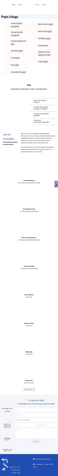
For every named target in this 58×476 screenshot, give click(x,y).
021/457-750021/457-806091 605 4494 (15, 470)
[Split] (28, 7)
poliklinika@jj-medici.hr (43, 459)
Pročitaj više (28, 389)
